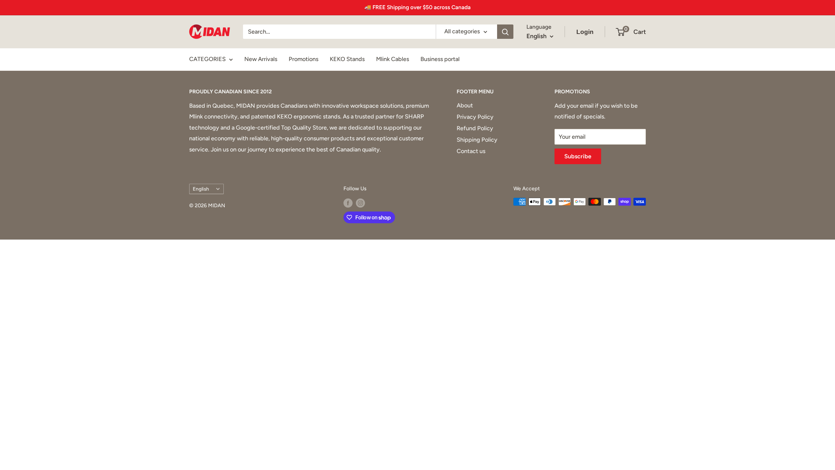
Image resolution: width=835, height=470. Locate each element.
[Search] (505, 31)
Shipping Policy (477, 139)
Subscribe (577, 156)
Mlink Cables (392, 59)
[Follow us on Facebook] (348, 203)
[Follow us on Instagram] (360, 203)
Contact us (471, 151)
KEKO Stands (347, 59)
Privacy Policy (475, 116)
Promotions (303, 59)
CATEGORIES (207, 59)
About (465, 105)
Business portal (440, 59)
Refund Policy (475, 128)
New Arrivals (260, 59)
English (201, 189)
